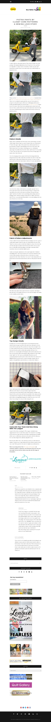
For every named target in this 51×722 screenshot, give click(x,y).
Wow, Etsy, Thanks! (36, 476)
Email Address (13, 579)
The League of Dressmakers (30, 446)
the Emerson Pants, (33, 104)
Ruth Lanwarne (19, 537)
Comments (17, 467)
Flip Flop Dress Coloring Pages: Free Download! (25, 478)
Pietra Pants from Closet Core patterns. (25, 98)
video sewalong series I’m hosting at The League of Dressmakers (26, 99)
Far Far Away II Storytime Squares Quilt (14, 478)
